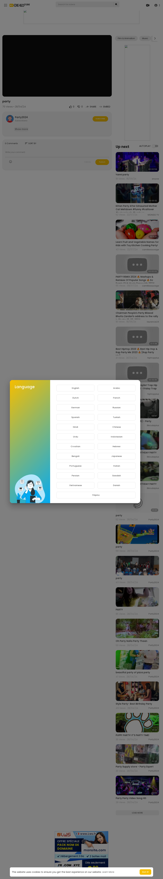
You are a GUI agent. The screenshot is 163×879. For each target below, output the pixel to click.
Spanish (75, 417)
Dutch (75, 397)
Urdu (75, 436)
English (75, 388)
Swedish (116, 475)
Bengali (75, 456)
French (116, 397)
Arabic (116, 388)
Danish (116, 485)
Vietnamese (75, 485)
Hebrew (116, 446)
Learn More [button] (108, 872)
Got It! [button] (145, 872)
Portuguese (75, 465)
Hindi (75, 427)
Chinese (116, 427)
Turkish (116, 417)
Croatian (75, 446)
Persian (75, 475)
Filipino (96, 495)
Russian (116, 407)
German (75, 407)
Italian (116, 465)
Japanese (116, 456)
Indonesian (116, 436)
